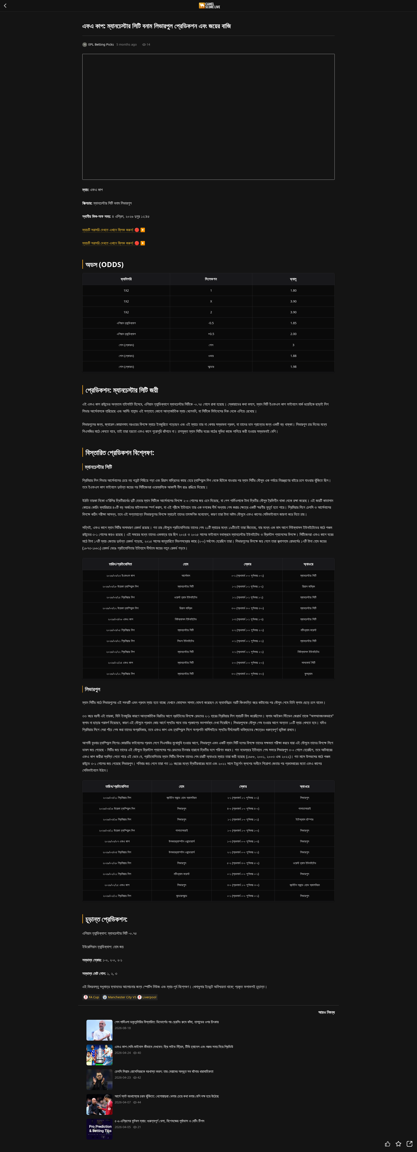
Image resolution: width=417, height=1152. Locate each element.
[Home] (210, 5)
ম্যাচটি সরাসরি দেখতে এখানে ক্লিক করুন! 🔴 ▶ (113, 229)
